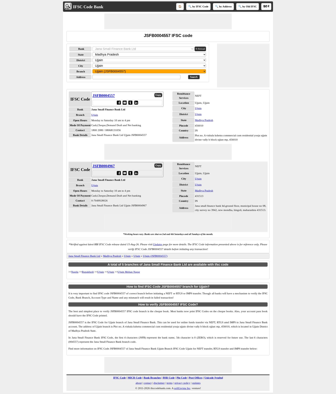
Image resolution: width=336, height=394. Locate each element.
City (80, 65)
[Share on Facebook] (119, 102)
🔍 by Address (223, 6)
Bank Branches (152, 377)
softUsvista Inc (182, 388)
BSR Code (169, 377)
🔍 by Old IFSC (247, 6)
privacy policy (182, 383)
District (80, 60)
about (139, 383)
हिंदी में (266, 6)
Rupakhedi (88, 271)
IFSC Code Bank (88, 7)
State (81, 54)
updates (196, 383)
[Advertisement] (168, 21)
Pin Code (182, 377)
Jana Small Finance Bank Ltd (84, 256)
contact (148, 383)
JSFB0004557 (104, 95)
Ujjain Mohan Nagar (129, 271)
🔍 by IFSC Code (198, 6)
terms (170, 383)
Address (80, 77)
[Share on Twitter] (130, 102)
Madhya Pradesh (204, 120)
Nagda (74, 271)
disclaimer (159, 383)
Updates (157, 244)
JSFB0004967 (104, 166)
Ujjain (94, 115)
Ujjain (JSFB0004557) (155, 256)
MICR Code (135, 377)
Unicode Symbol (213, 377)
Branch (80, 71)
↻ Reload (200, 48)
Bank (81, 48)
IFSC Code (119, 377)
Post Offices (195, 377)
